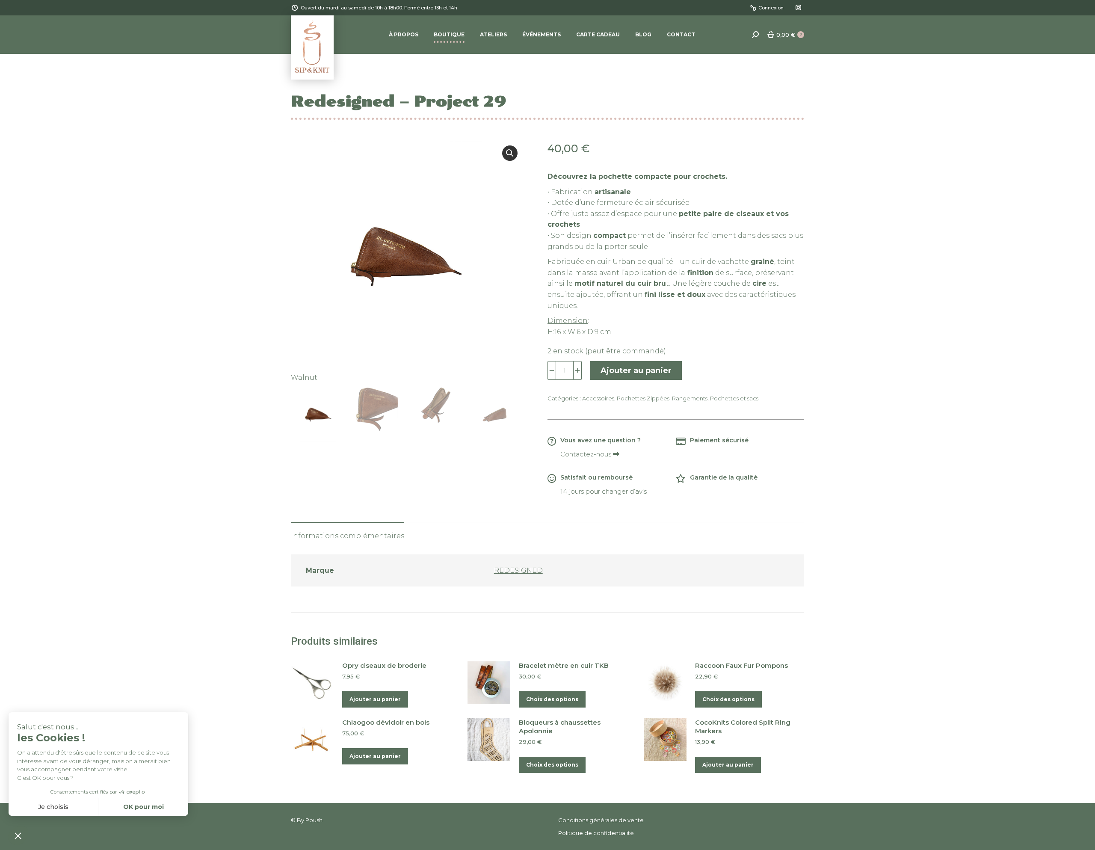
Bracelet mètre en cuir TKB (564, 665)
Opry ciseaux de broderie (384, 665)
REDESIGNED (518, 570)
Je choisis (53, 807)
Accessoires (598, 398)
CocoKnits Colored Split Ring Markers (742, 726)
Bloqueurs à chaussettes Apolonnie (560, 726)
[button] (510, 153)
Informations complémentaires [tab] (347, 536)
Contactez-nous (586, 454)
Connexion (771, 8)
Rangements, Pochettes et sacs (715, 398)
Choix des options (552, 699)
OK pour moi (143, 807)
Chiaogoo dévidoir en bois (385, 722)
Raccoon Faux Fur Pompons (741, 665)
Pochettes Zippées (643, 398)
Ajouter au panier (636, 370)
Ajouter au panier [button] (375, 699)
